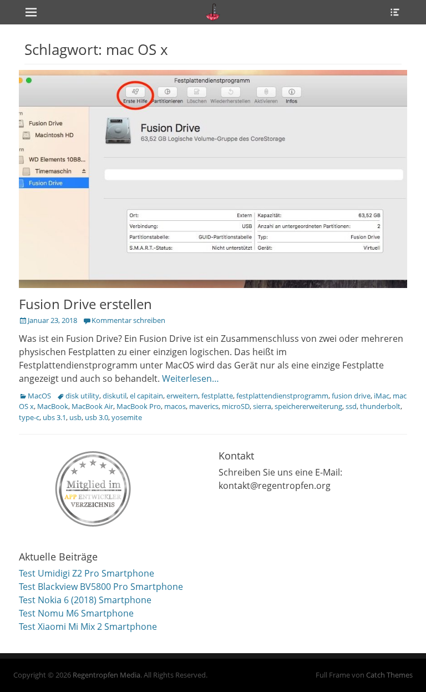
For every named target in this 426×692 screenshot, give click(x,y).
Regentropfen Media (106, 675)
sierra (262, 406)
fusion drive (351, 396)
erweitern (182, 396)
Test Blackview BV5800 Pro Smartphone (101, 586)
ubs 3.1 (54, 417)
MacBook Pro (138, 406)
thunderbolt (380, 406)
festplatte (217, 396)
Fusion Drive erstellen (85, 304)
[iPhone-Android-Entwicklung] (94, 486)
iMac (381, 396)
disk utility (82, 396)
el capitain (146, 396)
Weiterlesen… (190, 378)
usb (75, 417)
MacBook (52, 406)
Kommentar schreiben (128, 320)
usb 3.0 (96, 417)
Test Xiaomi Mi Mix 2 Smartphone (88, 626)
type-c (29, 417)
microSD (236, 406)
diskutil (114, 396)
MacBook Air (92, 406)
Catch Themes (389, 675)
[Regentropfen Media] (213, 12)
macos (175, 406)
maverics (204, 406)
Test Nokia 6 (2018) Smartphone (85, 600)
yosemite (126, 417)
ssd (351, 406)
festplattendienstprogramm (282, 396)
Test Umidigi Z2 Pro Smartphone (86, 573)
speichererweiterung (308, 406)
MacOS (39, 396)
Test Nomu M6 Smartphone (76, 613)
